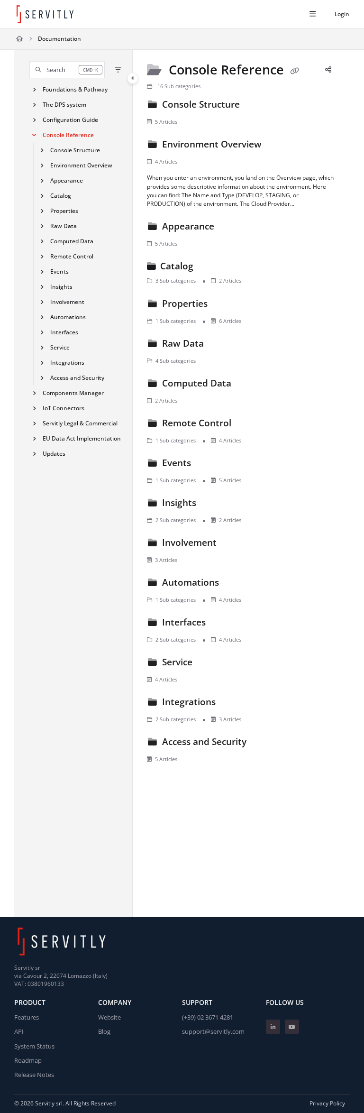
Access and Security (77, 378)
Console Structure (75, 150)
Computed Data (71, 241)
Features (26, 1017)
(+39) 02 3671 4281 (207, 1017)
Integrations (67, 363)
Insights (61, 287)
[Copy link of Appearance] (231, 228)
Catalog (60, 196)
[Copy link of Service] (209, 663)
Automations (68, 317)
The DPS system (64, 105)
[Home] (45, 14)
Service (60, 347)
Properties (64, 211)
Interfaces (64, 332)
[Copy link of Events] (208, 464)
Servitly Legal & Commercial (80, 423)
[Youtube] (292, 1027)
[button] (67, 69)
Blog (104, 1031)
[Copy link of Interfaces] (222, 624)
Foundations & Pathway (75, 89)
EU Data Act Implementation (82, 438)
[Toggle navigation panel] (132, 78)
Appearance (66, 180)
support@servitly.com (213, 1031)
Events (59, 271)
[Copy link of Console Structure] (256, 106)
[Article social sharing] (328, 69)
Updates (54, 454)
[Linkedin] (273, 1027)
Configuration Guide (70, 120)
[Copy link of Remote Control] (248, 424)
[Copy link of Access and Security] (263, 743)
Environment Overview (81, 165)
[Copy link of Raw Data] (220, 345)
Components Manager (73, 393)
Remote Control (71, 256)
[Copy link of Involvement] (233, 544)
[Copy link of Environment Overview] (278, 146)
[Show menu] (312, 14)
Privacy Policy (327, 1103)
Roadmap (28, 1060)
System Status (34, 1046)
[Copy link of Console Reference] (294, 70)
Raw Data (63, 226)
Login (342, 14)
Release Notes (34, 1074)
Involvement (67, 302)
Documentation (59, 39)
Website (109, 1017)
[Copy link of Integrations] (232, 703)
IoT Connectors (63, 408)
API (19, 1031)
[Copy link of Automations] (236, 584)
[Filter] (118, 69)
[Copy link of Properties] (224, 305)
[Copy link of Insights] (213, 504)
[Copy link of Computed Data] (248, 385)
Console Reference (68, 135)
